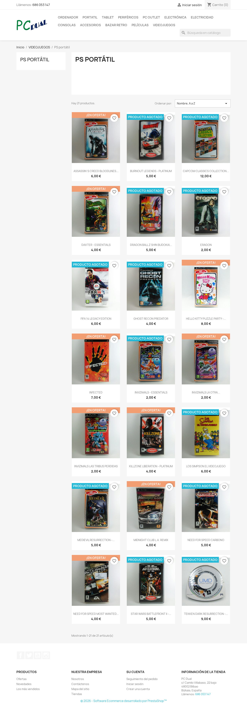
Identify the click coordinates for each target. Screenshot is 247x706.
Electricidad (202, 17)
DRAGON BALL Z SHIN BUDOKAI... (151, 245)
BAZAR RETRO (116, 25)
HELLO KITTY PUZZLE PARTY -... (206, 318)
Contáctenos (80, 684)
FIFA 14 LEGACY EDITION (96, 318)
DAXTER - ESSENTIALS (96, 245)
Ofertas (21, 679)
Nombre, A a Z (202, 103)
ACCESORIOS (90, 25)
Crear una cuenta (138, 689)
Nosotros (77, 679)
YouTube (37, 655)
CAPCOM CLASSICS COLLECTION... (206, 171)
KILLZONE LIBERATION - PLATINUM (151, 466)
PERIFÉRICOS (128, 17)
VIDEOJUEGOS (164, 25)
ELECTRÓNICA (175, 17)
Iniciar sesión (135, 684)
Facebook (21, 655)
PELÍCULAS (140, 25)
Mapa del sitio (80, 689)
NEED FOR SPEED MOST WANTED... (96, 614)
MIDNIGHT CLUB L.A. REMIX (151, 540)
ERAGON (206, 245)
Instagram (46, 655)
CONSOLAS (67, 25)
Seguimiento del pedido (142, 679)
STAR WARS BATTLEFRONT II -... (151, 614)
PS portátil (34, 59)
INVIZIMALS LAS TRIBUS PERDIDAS (96, 466)
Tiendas (76, 694)
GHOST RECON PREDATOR (151, 318)
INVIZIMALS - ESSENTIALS (151, 392)
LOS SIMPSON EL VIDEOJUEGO (206, 466)
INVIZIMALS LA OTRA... (206, 392)
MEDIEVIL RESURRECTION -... (96, 540)
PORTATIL (90, 17)
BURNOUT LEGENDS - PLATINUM (151, 171)
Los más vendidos (28, 689)
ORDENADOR (68, 17)
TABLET (108, 17)
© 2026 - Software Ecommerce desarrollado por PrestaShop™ (123, 701)
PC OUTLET (151, 17)
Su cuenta (135, 672)
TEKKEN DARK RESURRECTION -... (206, 614)
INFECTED (95, 392)
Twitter (29, 655)
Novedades (23, 684)
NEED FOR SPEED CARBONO (206, 540)
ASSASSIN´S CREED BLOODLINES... (96, 171)
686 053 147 (41, 5)
